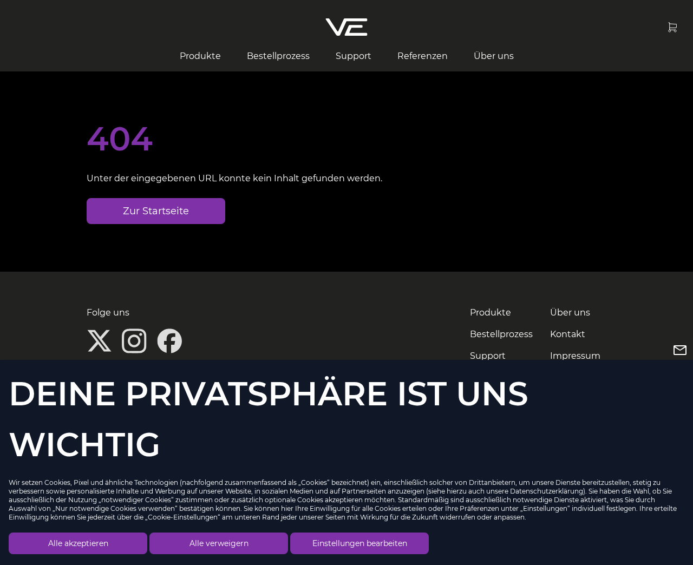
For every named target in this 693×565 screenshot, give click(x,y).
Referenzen (422, 56)
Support (353, 56)
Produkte (200, 56)
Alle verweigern (219, 543)
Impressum (575, 356)
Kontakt (567, 334)
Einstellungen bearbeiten (359, 543)
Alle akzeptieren (78, 543)
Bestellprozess (278, 56)
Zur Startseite (156, 211)
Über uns (494, 56)
